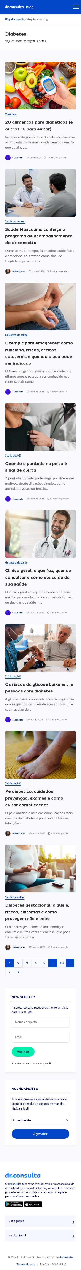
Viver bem (11, 114)
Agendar (40, 1134)
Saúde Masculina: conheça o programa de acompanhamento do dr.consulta (39, 236)
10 (62, 963)
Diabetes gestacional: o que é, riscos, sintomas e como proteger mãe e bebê (37, 912)
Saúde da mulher (14, 897)
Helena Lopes (18, 271)
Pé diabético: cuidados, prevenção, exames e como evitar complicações (34, 798)
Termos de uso (25, 1264)
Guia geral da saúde (16, 335)
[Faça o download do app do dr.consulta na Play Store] (14, 1204)
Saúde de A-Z (13, 455)
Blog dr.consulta (15, 19)
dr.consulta (17, 158)
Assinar (23, 1052)
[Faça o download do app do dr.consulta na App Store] (33, 1204)
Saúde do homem (15, 221)
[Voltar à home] (22, 1175)
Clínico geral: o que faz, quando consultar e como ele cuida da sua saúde (38, 577)
